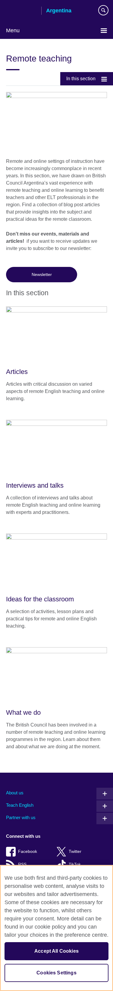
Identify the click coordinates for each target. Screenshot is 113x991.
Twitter (75, 851)
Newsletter (42, 274)
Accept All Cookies (56, 951)
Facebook (27, 851)
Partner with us (21, 817)
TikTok (75, 864)
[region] (56, 928)
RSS (22, 864)
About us (15, 792)
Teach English (19, 805)
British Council (21, 11)
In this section (81, 78)
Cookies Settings (56, 972)
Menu (13, 30)
